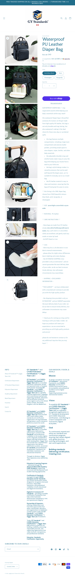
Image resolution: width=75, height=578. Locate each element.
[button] (4, 18)
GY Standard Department (12, 385)
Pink (60, 73)
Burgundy (60, 77)
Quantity (44, 82)
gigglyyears (12, 573)
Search (7, 407)
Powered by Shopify (19, 573)
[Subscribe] (38, 549)
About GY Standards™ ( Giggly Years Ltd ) (13, 375)
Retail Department (10, 398)
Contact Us (8, 411)
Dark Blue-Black (49, 73)
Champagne (48, 77)
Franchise (7, 402)
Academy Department (11, 394)
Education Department (11, 389)
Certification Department (12, 380)
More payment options (56, 103)
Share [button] (46, 349)
